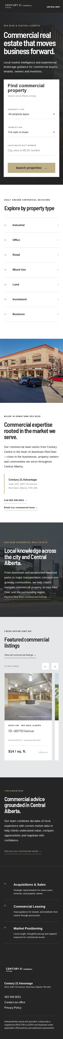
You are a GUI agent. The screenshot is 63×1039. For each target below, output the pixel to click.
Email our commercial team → (21, 507)
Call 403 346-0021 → (15, 500)
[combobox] (31, 150)
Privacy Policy (12, 1007)
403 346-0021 (12, 996)
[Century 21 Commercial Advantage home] (19, 6)
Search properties (31, 168)
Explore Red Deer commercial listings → (27, 596)
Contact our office (14, 1002)
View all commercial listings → (20, 655)
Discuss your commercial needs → (22, 851)
